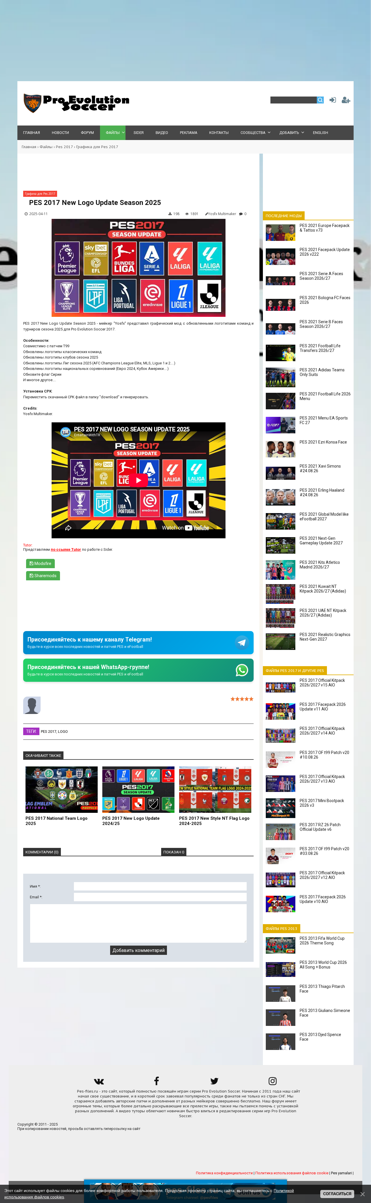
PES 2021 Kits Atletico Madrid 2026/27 (320, 564)
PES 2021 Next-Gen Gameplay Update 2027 (321, 540)
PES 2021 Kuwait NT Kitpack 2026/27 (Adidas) (323, 588)
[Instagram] (272, 1083)
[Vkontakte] (98, 1083)
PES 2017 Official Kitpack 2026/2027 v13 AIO (322, 779)
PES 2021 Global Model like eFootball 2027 (324, 516)
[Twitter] (214, 1083)
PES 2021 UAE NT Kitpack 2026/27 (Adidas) (323, 612)
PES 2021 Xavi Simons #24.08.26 (320, 468)
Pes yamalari (341, 1173)
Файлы (46, 146)
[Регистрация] (346, 101)
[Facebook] (156, 1083)
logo (63, 731)
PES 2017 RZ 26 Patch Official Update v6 (320, 827)
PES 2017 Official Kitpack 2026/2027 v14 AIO (322, 730)
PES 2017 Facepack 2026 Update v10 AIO (323, 899)
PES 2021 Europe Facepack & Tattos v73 (325, 227)
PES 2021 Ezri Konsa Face (323, 442)
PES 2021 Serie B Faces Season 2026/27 (321, 324)
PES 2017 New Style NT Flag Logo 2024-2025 (214, 821)
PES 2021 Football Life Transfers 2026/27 (320, 348)
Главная (29, 146)
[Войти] (331, 101)
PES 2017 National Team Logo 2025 (57, 821)
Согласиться (337, 1194)
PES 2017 (48, 731)
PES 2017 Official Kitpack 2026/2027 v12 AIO (322, 875)
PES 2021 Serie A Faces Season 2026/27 (321, 276)
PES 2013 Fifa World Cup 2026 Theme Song (322, 940)
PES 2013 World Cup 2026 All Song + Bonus (323, 964)
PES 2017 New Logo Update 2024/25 (131, 821)
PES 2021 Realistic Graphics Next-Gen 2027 (325, 637)
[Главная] (75, 112)
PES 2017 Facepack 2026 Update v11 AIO (323, 706)
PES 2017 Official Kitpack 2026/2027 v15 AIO (322, 682)
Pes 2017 (64, 146)
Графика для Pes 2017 (97, 146)
